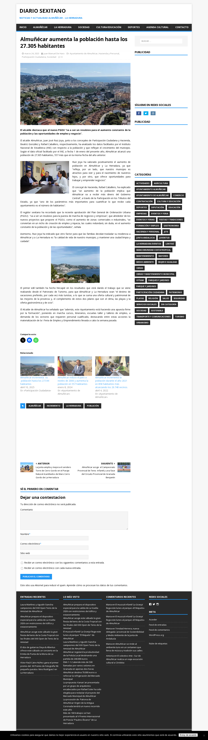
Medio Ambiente (145, 262)
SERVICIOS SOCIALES (146, 304)
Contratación (144, 201)
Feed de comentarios (159, 629)
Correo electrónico (30, 543)
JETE (166, 231)
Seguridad (179, 298)
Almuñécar (40, 27)
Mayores (163, 256)
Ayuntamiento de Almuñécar (84, 53)
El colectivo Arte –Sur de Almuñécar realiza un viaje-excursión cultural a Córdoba (124, 659)
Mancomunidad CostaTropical (153, 250)
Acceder (153, 619)
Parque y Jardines (146, 286)
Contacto (181, 27)
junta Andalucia (145, 237)
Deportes (134, 27)
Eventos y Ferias (145, 219)
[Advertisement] (75, 435)
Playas (140, 298)
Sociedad (84, 27)
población (93, 405)
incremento (53, 405)
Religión (153, 298)
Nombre (24, 534)
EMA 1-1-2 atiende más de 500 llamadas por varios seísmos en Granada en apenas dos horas (79, 665)
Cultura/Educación (108, 27)
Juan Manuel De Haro (54, 53)
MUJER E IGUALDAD (167, 262)
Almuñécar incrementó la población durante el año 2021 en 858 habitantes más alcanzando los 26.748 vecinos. (111, 382)
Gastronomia (171, 225)
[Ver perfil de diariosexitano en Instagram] (157, 604)
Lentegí (170, 243)
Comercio (178, 195)
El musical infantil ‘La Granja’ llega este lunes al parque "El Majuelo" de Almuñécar (82, 635)
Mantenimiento (145, 256)
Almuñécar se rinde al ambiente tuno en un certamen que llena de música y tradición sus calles (124, 647)
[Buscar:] (161, 41)
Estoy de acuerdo (188, 735)
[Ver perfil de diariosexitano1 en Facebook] (150, 604)
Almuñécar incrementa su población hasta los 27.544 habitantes (34, 380)
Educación (174, 207)
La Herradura (63, 27)
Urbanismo (142, 322)
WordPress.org (156, 635)
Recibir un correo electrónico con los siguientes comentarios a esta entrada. (64, 562)
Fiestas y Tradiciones (171, 219)
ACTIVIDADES (142, 183)
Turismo (179, 316)
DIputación (157, 207)
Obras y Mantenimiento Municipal (155, 274)
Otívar (140, 280)
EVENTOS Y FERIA (159, 213)
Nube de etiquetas (158, 643)
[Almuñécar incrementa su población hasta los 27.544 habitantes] (37, 366)
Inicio (23, 27)
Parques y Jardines (158, 280)
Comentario (26, 509)
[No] (204, 735)
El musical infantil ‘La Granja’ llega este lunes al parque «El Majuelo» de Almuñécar (125, 608)
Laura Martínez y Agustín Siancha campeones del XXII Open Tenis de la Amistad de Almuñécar (38, 608)
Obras (139, 268)
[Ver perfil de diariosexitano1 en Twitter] (154, 604)
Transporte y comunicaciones (153, 316)
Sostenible (157, 310)
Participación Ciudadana (34, 56)
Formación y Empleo (147, 225)
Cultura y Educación (169, 201)
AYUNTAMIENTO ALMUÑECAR (151, 189)
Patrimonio (175, 292)
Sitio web (25, 553)
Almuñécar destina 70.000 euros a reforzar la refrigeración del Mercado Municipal (81, 676)
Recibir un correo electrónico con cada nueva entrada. (52, 568)
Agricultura (161, 183)
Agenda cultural (157, 27)
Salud (165, 298)
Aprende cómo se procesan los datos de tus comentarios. (97, 585)
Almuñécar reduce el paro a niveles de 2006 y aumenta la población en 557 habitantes (73, 380)
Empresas (141, 213)
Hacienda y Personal (109, 53)
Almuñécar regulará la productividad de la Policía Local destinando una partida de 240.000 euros (81, 655)
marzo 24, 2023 (32, 53)
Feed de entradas (158, 624)
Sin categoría (168, 304)
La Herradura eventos (148, 243)
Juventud (164, 237)
